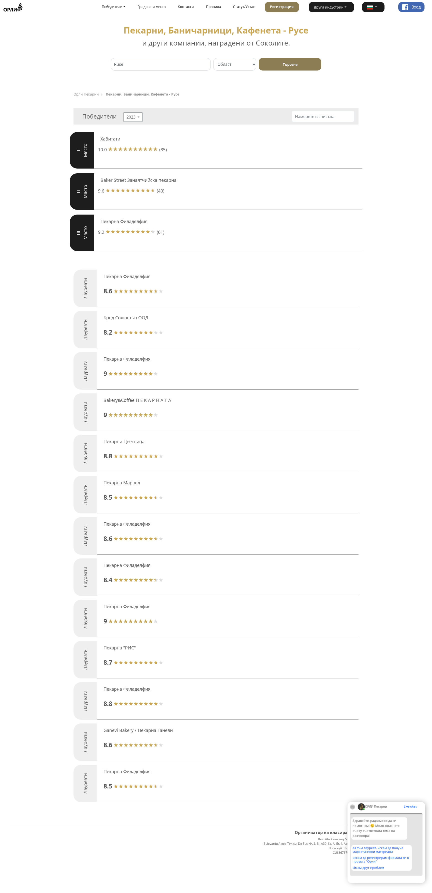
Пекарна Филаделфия (124, 221)
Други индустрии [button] (329, 7)
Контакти (186, 6)
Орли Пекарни (86, 94)
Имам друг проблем (368, 867)
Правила (213, 6)
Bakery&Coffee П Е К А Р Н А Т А (137, 400)
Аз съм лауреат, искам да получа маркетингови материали (377, 850)
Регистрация (282, 6)
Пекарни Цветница (124, 441)
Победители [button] (112, 6)
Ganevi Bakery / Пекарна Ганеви (138, 730)
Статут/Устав (244, 6)
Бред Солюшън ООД (126, 318)
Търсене (290, 64)
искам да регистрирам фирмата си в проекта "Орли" (380, 859)
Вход (415, 7)
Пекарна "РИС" (120, 648)
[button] (373, 7)
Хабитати (110, 139)
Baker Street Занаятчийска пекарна (138, 180)
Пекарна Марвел (122, 483)
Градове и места (152, 6)
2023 (131, 117)
